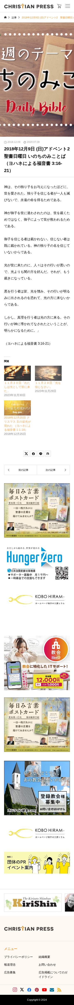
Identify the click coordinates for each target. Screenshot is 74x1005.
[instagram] (15, 989)
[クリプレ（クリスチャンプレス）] (28, 6)
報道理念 (10, 964)
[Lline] (41, 454)
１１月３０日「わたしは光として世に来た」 (17, 387)
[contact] (52, 990)
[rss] (59, 990)
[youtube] (44, 989)
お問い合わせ (47, 964)
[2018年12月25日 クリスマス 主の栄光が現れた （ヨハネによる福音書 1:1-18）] (17, 407)
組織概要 (44, 956)
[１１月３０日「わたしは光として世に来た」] (17, 373)
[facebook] (29, 989)
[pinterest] (37, 989)
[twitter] (22, 990)
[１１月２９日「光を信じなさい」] (48, 373)
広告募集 (10, 972)
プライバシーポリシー (18, 956)
